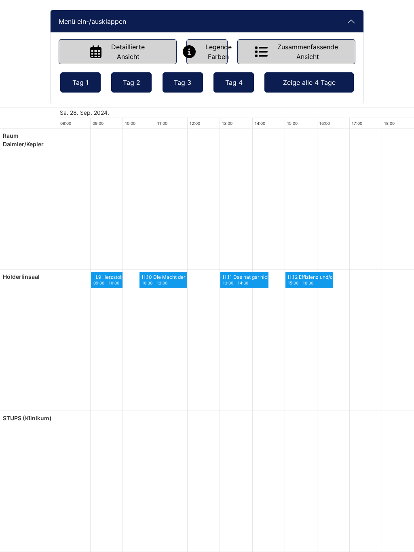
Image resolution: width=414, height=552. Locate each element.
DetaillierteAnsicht (128, 52)
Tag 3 (182, 82)
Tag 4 (234, 82)
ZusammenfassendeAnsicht (307, 52)
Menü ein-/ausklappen (92, 21)
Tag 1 (80, 82)
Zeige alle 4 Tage (309, 82)
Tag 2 (131, 82)
